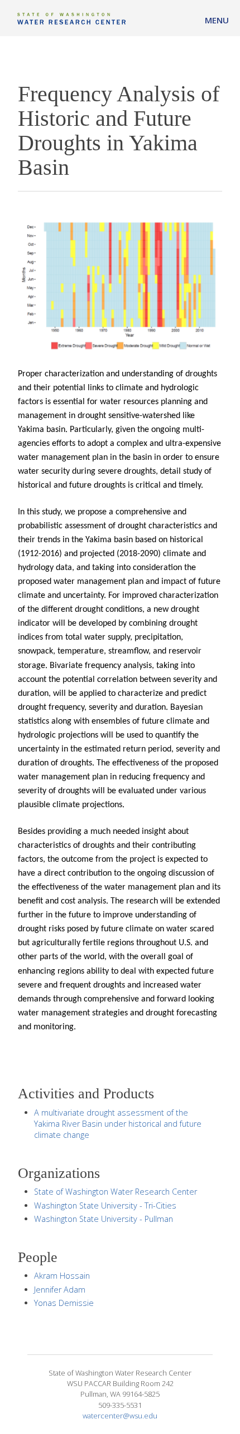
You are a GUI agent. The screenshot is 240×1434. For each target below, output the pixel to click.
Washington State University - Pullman (103, 1219)
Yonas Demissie (64, 1303)
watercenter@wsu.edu (120, 1416)
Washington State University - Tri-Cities (105, 1205)
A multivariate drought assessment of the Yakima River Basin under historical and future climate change (117, 1123)
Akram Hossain (62, 1275)
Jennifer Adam (59, 1289)
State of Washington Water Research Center (115, 1191)
